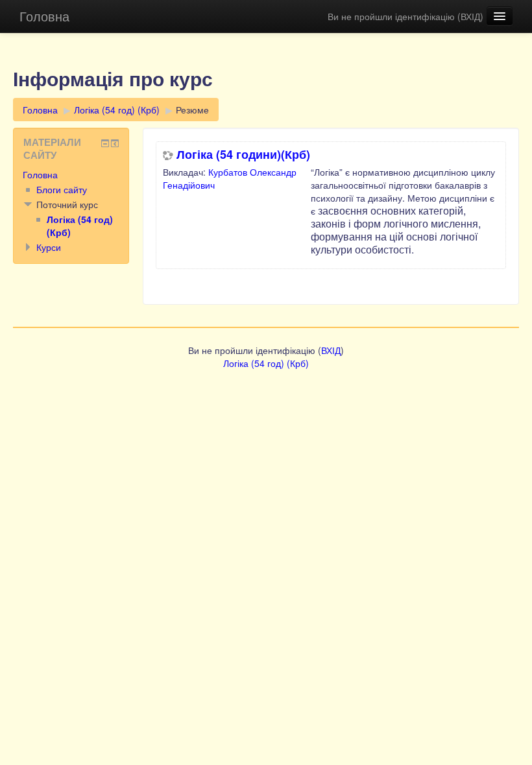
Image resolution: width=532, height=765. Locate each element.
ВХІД (470, 16)
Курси (48, 247)
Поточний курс (67, 204)
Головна (44, 15)
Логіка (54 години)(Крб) (243, 154)
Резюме (192, 109)
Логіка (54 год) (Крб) (117, 109)
